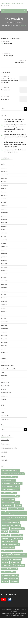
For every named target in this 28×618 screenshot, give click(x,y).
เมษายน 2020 (4, 345)
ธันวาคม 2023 (4, 243)
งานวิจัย (2, 372)
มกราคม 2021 (4, 325)
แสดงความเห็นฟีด (5, 415)
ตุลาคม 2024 (3, 215)
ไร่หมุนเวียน (14, 581)
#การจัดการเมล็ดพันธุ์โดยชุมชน (10, 470)
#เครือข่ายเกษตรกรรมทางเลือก (10, 496)
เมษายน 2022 (4, 274)
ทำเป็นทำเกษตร (5, 444)
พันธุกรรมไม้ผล (17, 538)
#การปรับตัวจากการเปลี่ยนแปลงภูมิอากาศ (13, 473)
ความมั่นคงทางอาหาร (17, 528)
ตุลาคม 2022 (3, 256)
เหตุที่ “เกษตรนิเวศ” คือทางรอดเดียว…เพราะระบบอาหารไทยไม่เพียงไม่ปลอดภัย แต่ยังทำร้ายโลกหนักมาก (15, 144)
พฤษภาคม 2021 (4, 311)
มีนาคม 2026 (3, 181)
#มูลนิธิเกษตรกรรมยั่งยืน (9, 492)
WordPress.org (5, 419)
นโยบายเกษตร (4, 375)
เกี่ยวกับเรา (3, 389)
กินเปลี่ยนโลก (4, 460)
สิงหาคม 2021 (4, 301)
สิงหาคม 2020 (4, 332)
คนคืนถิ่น (5, 528)
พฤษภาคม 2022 (4, 270)
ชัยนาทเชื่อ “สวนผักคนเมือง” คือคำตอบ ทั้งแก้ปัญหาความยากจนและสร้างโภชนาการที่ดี (15, 137)
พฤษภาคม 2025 (4, 195)
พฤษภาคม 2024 (4, 229)
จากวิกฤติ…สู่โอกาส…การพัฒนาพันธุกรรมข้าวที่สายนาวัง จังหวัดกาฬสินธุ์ (9, 80)
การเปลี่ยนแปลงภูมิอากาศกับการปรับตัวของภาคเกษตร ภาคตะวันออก (13, 513)
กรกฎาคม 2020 (4, 335)
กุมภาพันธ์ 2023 (4, 246)
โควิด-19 (5, 581)
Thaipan (3, 456)
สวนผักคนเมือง (5, 440)
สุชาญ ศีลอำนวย (15, 562)
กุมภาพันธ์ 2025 (4, 205)
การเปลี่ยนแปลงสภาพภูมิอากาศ (7, 365)
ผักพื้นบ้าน (5, 535)
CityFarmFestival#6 (7, 505)
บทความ (3, 379)
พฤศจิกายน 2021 (4, 291)
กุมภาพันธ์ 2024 (4, 239)
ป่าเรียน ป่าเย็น (14, 531)
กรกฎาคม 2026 (4, 171)
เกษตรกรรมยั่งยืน (7, 565)
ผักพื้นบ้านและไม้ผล (5, 382)
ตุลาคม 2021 (3, 294)
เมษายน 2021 (4, 315)
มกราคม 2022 (4, 284)
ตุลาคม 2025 (3, 188)
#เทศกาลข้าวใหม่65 (7, 43)
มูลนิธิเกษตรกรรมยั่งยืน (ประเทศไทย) (12, 3)
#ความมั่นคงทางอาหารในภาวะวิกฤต (11, 483)
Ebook (18, 505)
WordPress (21, 615)
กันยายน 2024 (4, 219)
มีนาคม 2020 (3, 349)
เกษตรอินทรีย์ (19, 565)
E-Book (3, 361)
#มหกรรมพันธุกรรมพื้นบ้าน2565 (10, 486)
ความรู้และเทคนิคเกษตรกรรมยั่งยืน (8, 368)
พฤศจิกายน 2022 (4, 253)
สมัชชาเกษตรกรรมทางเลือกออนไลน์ (11, 559)
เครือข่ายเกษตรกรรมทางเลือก (9, 448)
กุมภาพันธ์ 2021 (4, 321)
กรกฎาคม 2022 (4, 267)
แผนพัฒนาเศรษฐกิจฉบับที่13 (10, 575)
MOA (4, 508)
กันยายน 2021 (4, 297)
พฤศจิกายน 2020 (4, 328)
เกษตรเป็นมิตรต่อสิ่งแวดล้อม (9, 568)
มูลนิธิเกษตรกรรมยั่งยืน (8, 551)
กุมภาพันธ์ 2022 (4, 280)
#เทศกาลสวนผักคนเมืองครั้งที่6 (10, 502)
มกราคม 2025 (4, 209)
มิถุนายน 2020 (4, 338)
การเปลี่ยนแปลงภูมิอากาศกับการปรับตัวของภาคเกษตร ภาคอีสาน (13, 518)
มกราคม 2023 (4, 250)
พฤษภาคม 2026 (4, 174)
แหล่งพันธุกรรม (4, 396)
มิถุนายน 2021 (4, 308)
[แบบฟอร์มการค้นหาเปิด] (24, 10)
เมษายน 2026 (4, 178)
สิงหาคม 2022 (4, 263)
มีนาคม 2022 (3, 277)
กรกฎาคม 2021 (4, 304)
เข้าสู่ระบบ (3, 409)
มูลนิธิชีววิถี (4, 452)
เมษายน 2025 (4, 198)
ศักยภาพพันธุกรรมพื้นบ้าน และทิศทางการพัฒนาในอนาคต (13, 555)
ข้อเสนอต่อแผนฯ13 (7, 525)
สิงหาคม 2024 (4, 222)
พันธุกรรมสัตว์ (6, 538)
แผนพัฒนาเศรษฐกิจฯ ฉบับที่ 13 (10, 578)
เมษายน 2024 (4, 233)
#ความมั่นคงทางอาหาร (8, 480)
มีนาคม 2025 (3, 202)
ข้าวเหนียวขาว (5, 99)
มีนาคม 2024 (3, 236)
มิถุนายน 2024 (4, 226)
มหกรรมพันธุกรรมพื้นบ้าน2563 (10, 544)
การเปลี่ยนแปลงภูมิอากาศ (16, 508)
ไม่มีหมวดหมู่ (3, 399)
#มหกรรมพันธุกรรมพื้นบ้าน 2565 (10, 489)
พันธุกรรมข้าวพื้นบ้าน (5, 385)
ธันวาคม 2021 (4, 287)
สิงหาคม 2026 (4, 168)
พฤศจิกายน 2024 (4, 212)
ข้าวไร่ (17, 525)
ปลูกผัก (4, 531)
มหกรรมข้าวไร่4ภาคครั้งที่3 (9, 541)
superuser (10, 22)
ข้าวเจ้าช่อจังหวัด (5, 90)
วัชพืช (19, 551)
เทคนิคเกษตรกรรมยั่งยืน (6, 392)
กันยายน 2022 (4, 260)
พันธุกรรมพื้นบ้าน (17, 535)
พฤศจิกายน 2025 (4, 185)
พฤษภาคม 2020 (4, 342)
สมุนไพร (5, 562)
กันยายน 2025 (4, 192)
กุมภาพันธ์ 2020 (4, 352)
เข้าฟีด (2, 412)
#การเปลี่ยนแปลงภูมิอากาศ (9, 477)
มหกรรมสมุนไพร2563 (8, 547)
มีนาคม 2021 (3, 318)
